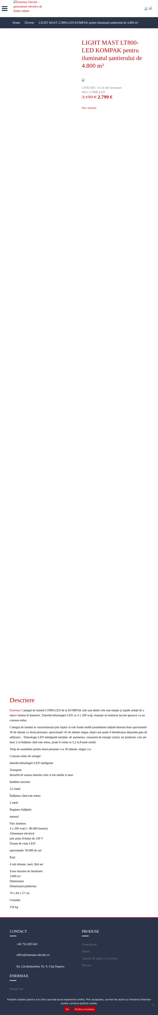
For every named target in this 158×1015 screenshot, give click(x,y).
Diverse (86, 965)
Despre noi (16, 989)
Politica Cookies (84, 1009)
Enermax (15, 710)
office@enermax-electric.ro (33, 954)
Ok (67, 1009)
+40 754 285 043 (26, 944)
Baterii (86, 951)
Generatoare (89, 944)
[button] (4, 8)
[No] (153, 1005)
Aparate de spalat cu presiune (100, 958)
